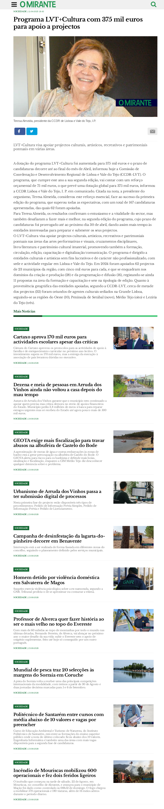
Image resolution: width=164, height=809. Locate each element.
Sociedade (20, 11)
